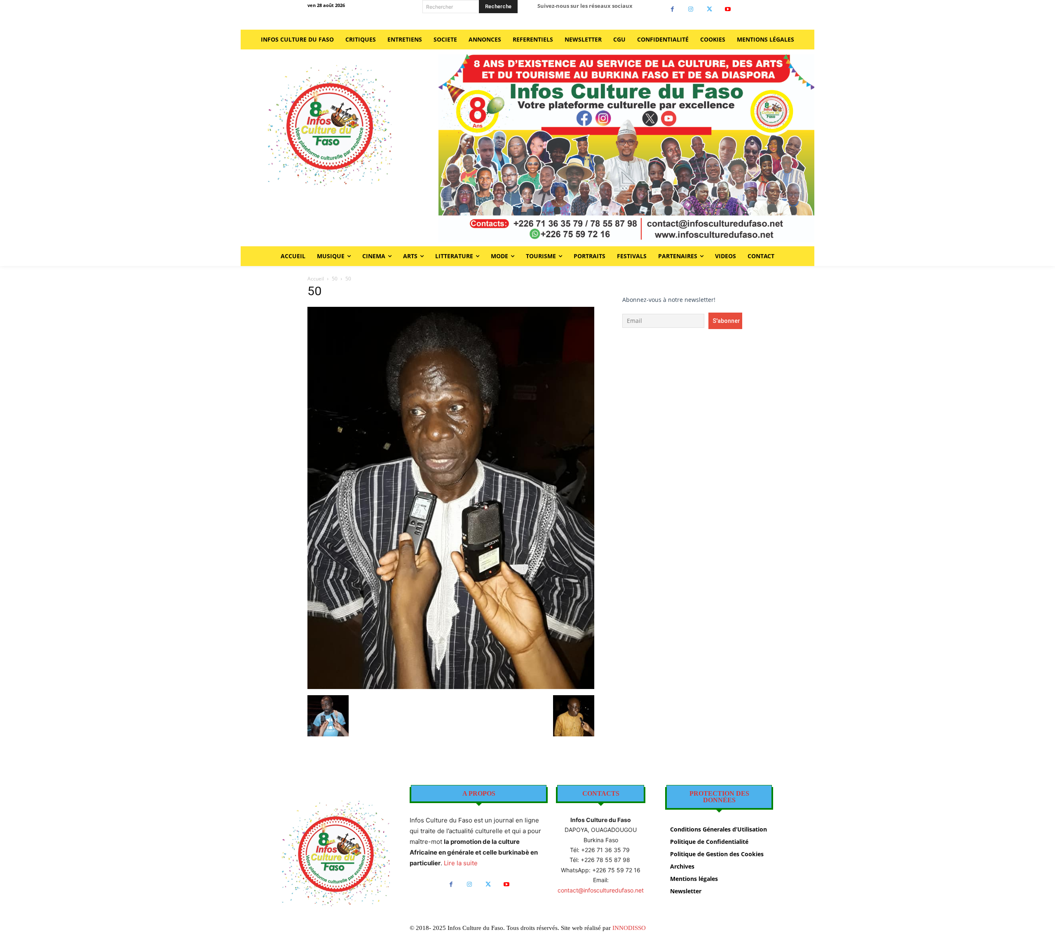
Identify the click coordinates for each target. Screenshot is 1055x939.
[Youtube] (728, 9)
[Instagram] (691, 9)
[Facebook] (672, 9)
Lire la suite (461, 863)
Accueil (315, 278)
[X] (709, 9)
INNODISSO (629, 928)
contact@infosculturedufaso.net (601, 890)
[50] (450, 686)
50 (335, 278)
